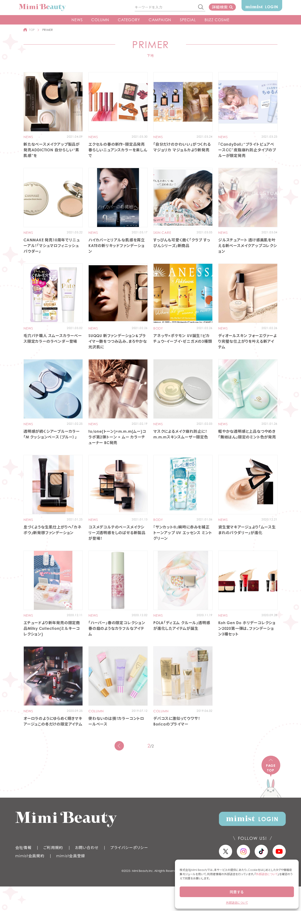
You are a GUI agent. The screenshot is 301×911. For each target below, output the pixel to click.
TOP (32, 30)
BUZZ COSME (217, 19)
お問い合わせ (87, 847)
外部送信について (267, 874)
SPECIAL (188, 19)
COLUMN (100, 19)
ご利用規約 (53, 847)
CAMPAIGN (160, 19)
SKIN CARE (162, 232)
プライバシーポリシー (129, 847)
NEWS (77, 19)
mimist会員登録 (70, 855)
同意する (237, 892)
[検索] (201, 7)
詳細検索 (220, 7)
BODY (158, 328)
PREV (119, 745)
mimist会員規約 (29, 855)
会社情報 (23, 847)
